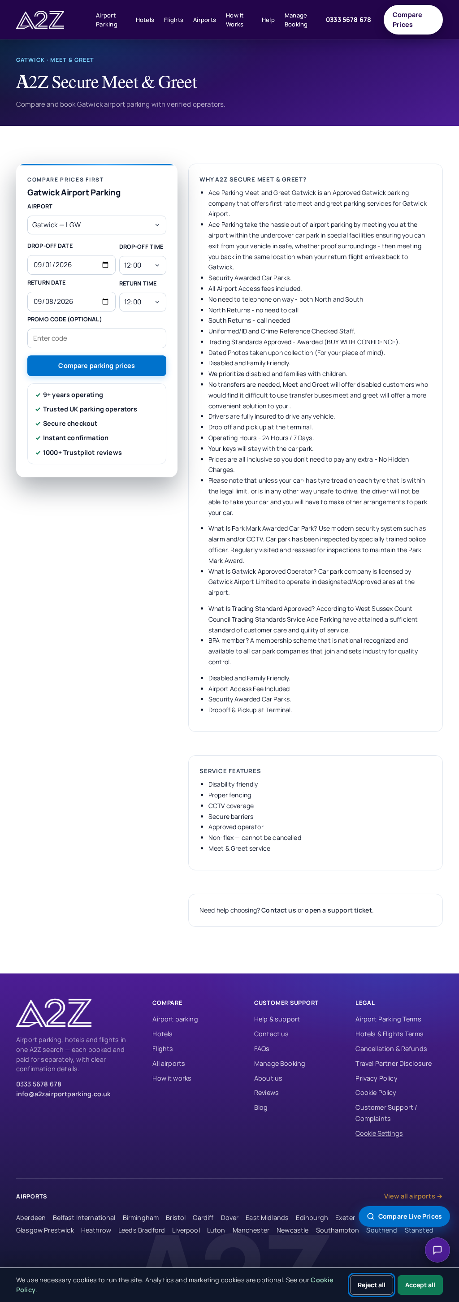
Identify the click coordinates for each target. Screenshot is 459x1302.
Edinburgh (312, 1217)
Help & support (277, 1019)
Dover (230, 1217)
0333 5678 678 (348, 19)
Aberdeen (31, 1217)
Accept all (420, 1284)
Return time (137, 283)
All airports (168, 1063)
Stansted (419, 1230)
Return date (46, 282)
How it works (171, 1078)
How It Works (235, 19)
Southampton (337, 1230)
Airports (204, 20)
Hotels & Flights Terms (389, 1033)
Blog (261, 1107)
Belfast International (84, 1217)
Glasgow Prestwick (45, 1230)
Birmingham (141, 1217)
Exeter (345, 1217)
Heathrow (96, 1230)
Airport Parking (106, 19)
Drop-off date (50, 246)
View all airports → (413, 1196)
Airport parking (175, 1019)
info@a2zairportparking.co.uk (63, 1094)
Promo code (64, 319)
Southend (381, 1230)
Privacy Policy (376, 1078)
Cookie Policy (375, 1092)
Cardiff (203, 1217)
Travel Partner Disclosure (393, 1063)
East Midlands (267, 1217)
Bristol (176, 1217)
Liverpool (185, 1230)
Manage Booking (296, 19)
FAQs (262, 1048)
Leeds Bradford (141, 1230)
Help (268, 20)
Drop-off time (141, 246)
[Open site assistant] (437, 1250)
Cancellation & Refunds (391, 1048)
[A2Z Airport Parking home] (52, 20)
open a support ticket (338, 910)
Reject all (371, 1284)
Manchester (251, 1230)
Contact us (278, 910)
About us (268, 1078)
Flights (173, 20)
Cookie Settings (379, 1133)
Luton (216, 1230)
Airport (39, 206)
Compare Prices (407, 19)
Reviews (266, 1092)
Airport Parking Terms (388, 1019)
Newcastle (292, 1230)
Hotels (145, 20)
